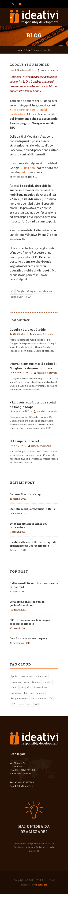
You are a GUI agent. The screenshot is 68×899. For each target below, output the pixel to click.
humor (14, 687)
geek (26, 682)
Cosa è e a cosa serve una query (29, 638)
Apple (14, 676)
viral (29, 704)
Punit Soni (28, 168)
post (22, 172)
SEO (28, 296)
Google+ (31, 291)
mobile (40, 693)
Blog (28, 50)
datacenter (41, 676)
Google (20, 291)
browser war (26, 676)
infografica (26, 687)
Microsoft (29, 693)
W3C (37, 704)
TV (50, 698)
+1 (12, 291)
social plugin (17, 296)
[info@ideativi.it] (20, 4)
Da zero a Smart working (25, 494)
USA (13, 704)
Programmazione (19, 698)
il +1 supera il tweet (24, 441)
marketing (16, 693)
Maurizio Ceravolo (49, 70)
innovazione (40, 687)
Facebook (16, 682)
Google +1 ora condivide (28, 329)
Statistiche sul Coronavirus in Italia (32, 509)
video (21, 704)
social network (46, 291)
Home (19, 50)
